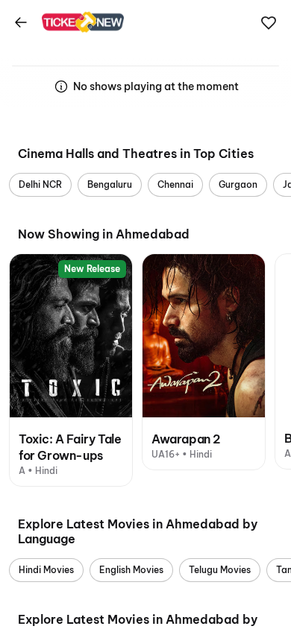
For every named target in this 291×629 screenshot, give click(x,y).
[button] (268, 23)
